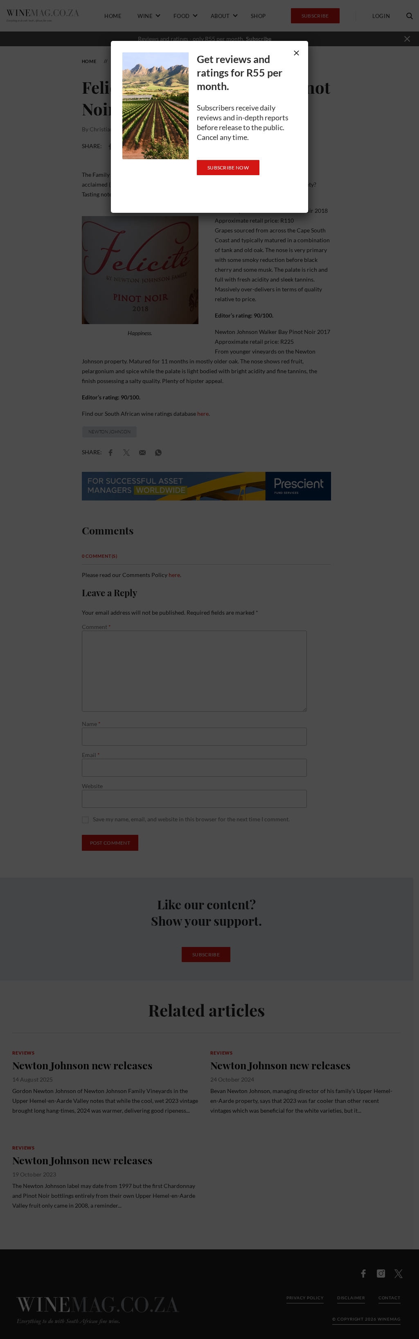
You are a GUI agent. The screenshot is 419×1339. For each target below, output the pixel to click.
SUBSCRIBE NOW (228, 168)
